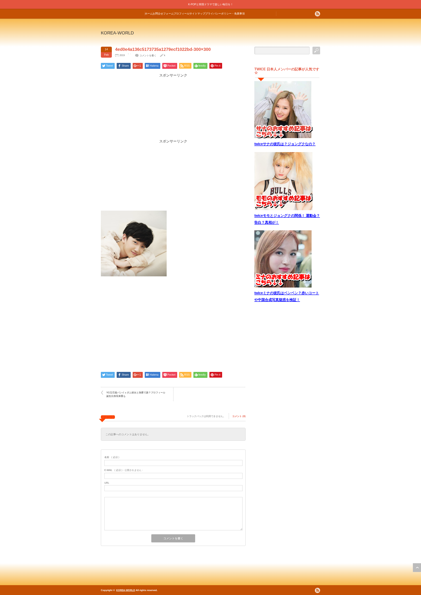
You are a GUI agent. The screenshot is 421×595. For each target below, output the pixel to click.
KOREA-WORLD (117, 32)
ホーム (149, 13)
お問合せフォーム (163, 13)
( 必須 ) (111, 457)
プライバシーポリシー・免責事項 (225, 13)
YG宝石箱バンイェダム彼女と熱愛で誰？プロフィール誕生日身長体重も (135, 394)
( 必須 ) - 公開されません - (123, 470)
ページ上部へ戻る (417, 567)
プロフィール (181, 13)
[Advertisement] (173, 108)
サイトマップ (197, 13)
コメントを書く (147, 55)
